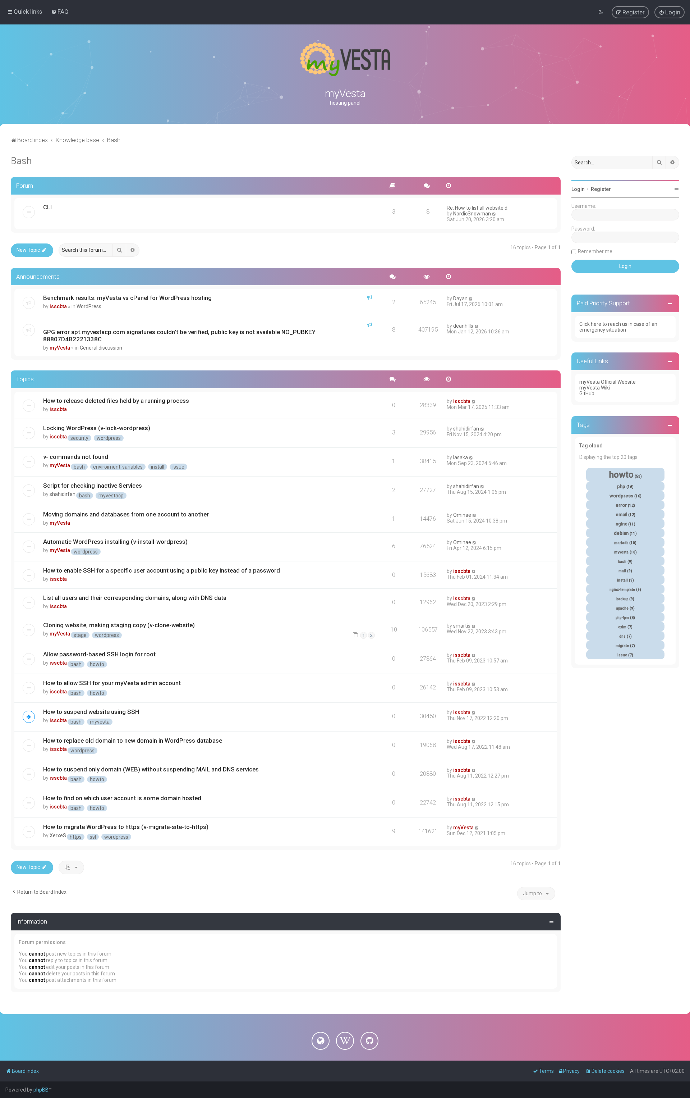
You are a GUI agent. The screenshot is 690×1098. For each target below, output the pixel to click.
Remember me (595, 251)
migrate (622, 646)
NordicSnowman (472, 214)
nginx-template (622, 590)
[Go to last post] (471, 298)
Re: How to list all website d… (479, 208)
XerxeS (58, 835)
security (79, 438)
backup (622, 599)
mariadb (621, 543)
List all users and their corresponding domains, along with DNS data (134, 597)
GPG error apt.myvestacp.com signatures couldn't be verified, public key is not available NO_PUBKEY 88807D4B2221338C (179, 335)
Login (578, 189)
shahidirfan (466, 429)
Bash (21, 161)
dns (622, 636)
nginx (621, 524)
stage (80, 635)
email (621, 514)
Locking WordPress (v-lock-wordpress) (96, 428)
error (621, 505)
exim (622, 627)
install (157, 467)
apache (622, 608)
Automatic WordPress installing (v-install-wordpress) (115, 541)
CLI (47, 207)
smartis (461, 626)
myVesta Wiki (594, 388)
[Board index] (345, 59)
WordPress (89, 306)
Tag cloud (591, 445)
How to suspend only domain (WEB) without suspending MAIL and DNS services (151, 769)
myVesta (60, 348)
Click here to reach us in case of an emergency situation (618, 327)
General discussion (101, 348)
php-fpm (622, 618)
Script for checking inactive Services (92, 485)
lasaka (460, 457)
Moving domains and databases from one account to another (126, 514)
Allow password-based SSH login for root (99, 654)
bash (79, 467)
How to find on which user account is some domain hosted (122, 798)
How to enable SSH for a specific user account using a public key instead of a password (161, 570)
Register (601, 189)
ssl (93, 837)
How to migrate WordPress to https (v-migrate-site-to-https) (125, 826)
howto (97, 664)
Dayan (460, 298)
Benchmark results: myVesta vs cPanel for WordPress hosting (127, 297)
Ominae (462, 515)
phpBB (41, 1090)
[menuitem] (59, 11)
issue (178, 467)
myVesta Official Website (607, 382)
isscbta (58, 306)
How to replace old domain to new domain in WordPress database (132, 740)
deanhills (463, 326)
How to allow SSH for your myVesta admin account (112, 683)
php (621, 486)
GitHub (586, 393)
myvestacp (111, 495)
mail (622, 571)
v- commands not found (75, 456)
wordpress (109, 438)
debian (621, 533)
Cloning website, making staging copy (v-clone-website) (119, 625)
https (76, 837)
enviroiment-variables (118, 467)
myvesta (100, 722)
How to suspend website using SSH (91, 711)
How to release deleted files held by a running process (116, 400)
